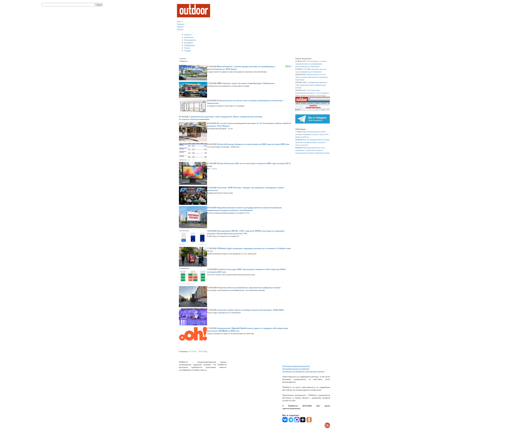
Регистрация (188, 18)
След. (205, 351)
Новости (187, 34)
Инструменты (190, 40)
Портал (180, 29)
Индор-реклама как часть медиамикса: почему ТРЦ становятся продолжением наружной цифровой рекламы (312, 150)
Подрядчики (189, 45)
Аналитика (188, 37)
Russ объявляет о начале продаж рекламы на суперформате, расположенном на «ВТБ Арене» (310, 64)
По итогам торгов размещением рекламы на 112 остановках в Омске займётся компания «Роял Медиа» (312, 93)
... (197, 351)
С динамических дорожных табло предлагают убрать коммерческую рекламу (311, 85)
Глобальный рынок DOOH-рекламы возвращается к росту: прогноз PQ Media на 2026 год (311, 134)
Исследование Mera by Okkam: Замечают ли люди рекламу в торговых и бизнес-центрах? (312, 142)
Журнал (180, 26)
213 (200, 351)
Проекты (180, 24)
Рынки (187, 47)
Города (187, 50)
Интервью (188, 42)
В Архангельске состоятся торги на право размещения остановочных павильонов (311, 77)
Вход (179, 18)
